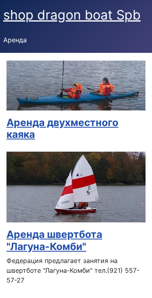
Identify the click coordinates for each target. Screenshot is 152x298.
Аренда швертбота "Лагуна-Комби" (54, 240)
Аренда (15, 40)
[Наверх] (138, 282)
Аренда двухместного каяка (62, 128)
